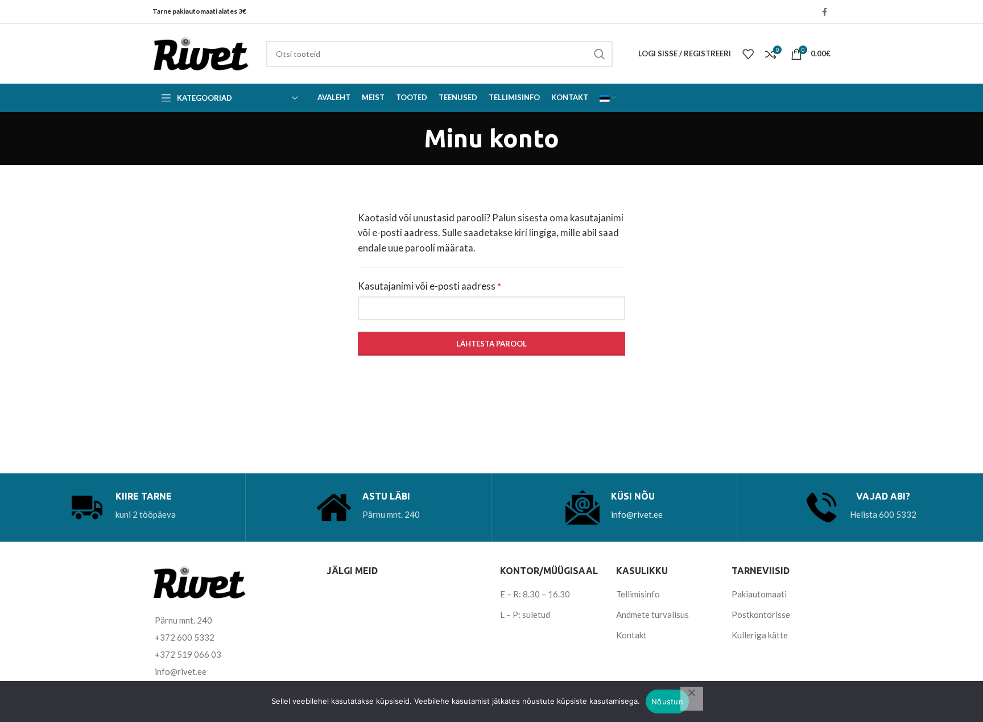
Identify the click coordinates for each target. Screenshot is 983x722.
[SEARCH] (600, 54)
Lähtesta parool (491, 343)
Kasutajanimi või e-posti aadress (445, 286)
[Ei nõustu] (691, 699)
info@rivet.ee (637, 514)
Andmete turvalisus (652, 614)
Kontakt (631, 635)
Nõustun (667, 701)
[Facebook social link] (825, 12)
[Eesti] (608, 97)
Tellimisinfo (638, 594)
